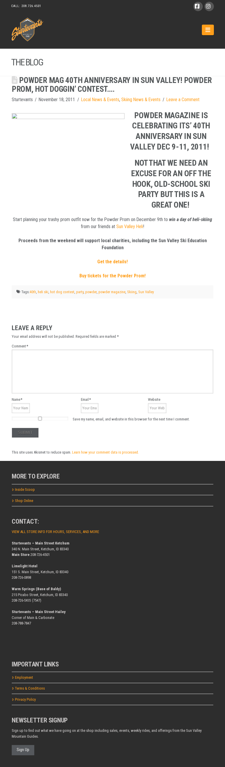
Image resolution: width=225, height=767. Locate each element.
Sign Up (23, 749)
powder (91, 292)
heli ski (43, 292)
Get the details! (112, 261)
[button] (208, 30)
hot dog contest (62, 292)
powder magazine (111, 292)
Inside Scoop (25, 489)
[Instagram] (209, 6)
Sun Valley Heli (129, 226)
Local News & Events (100, 99)
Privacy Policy (25, 699)
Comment (20, 346)
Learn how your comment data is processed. (105, 452)
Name (17, 399)
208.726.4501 (31, 6)
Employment (24, 677)
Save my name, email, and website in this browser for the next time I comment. (131, 419)
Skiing (132, 292)
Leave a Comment (183, 99)
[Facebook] (198, 6)
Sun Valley (146, 292)
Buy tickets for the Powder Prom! (112, 276)
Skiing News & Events (141, 99)
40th (33, 292)
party (79, 292)
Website (154, 399)
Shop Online (24, 500)
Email (86, 399)
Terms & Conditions (30, 688)
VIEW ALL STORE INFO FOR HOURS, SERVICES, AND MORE (55, 532)
